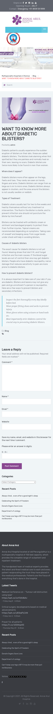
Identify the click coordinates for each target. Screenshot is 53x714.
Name (5, 396)
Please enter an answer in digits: (17, 446)
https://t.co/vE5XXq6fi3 (13, 625)
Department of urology (11, 511)
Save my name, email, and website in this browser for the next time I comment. (26, 438)
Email (5, 409)
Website (5, 422)
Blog (34, 76)
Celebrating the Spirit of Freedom (15, 501)
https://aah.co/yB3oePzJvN (15, 613)
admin (12, 145)
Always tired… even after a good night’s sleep (20, 496)
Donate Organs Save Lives (12, 506)
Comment (7, 362)
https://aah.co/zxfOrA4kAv (14, 598)
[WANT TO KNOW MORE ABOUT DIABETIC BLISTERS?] (26, 110)
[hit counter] (17, 676)
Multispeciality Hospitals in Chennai (16, 76)
